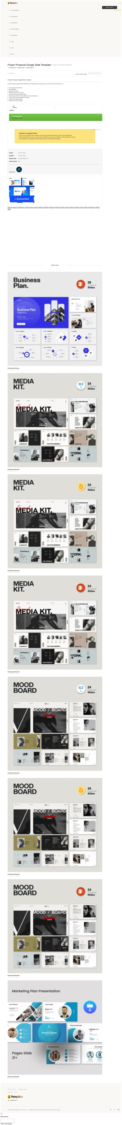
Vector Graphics (15, 29)
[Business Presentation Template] (55, 1027)
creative (40, 207)
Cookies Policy (22, 1089)
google (97, 207)
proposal (15, 207)
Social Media (14, 22)
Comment (11, 73)
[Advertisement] (50, 224)
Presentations (14, 16)
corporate (57, 207)
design (66, 207)
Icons (12, 48)
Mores (12, 54)
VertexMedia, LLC (24, 1109)
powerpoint (21, 207)
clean (36, 207)
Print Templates (15, 10)
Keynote (16, 470)
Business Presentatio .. (14, 1076)
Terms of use (11, 1089)
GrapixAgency (30, 67)
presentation (91, 207)
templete (27, 207)
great (32, 207)
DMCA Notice (109, 7)
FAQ (16, 1092)
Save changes (8, 1123)
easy (62, 207)
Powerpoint (17, 369)
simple (85, 207)
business (46, 207)
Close (2, 1123)
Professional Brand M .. (14, 469)
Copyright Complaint (96, 129)
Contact (10, 1092)
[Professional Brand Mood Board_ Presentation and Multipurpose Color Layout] (55, 724)
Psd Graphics (14, 35)
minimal (71, 207)
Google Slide (20, 67)
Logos (12, 41)
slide (9, 209)
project (9, 207)
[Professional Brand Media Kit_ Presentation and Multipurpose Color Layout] (55, 420)
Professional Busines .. (14, 368)
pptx (81, 207)
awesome (77, 207)
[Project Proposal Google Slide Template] (89, 73)
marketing (51, 207)
